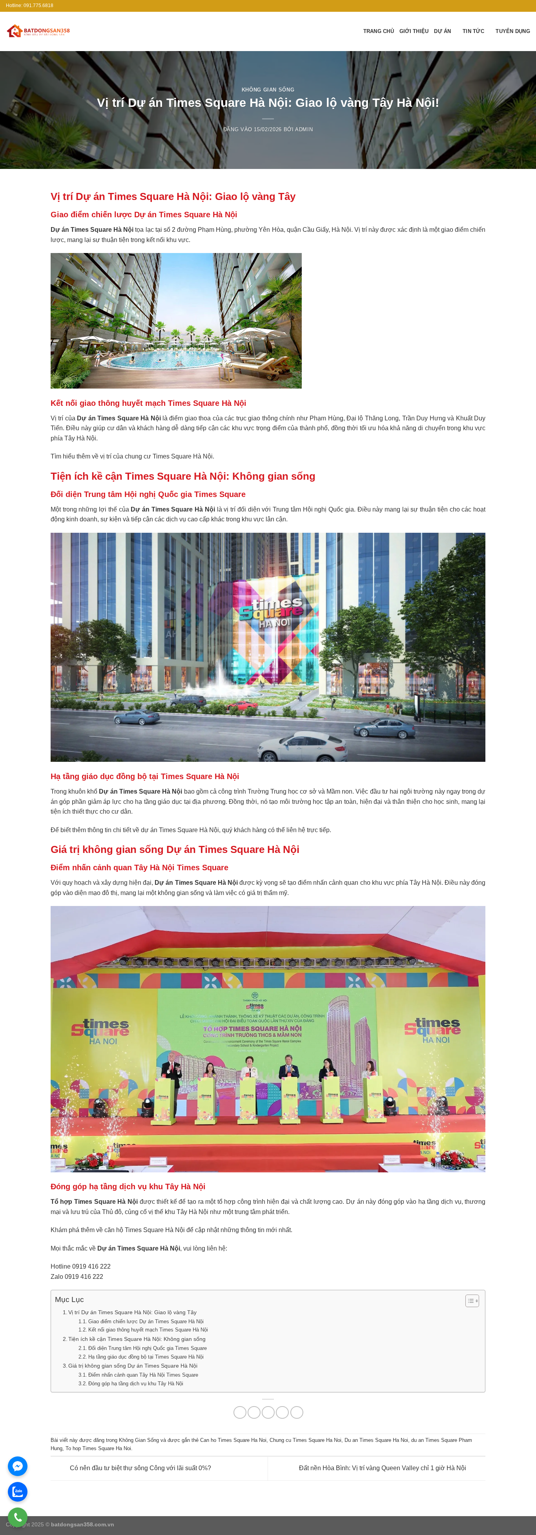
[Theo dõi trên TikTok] (518, 6)
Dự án (442, 31)
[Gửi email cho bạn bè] (268, 1412)
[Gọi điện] (17, 1517)
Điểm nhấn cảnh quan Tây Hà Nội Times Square (143, 1375)
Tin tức (473, 31)
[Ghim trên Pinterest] (282, 1412)
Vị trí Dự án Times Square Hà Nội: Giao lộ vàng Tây (132, 1312)
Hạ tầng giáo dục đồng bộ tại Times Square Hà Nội (146, 1357)
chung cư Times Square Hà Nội (169, 456)
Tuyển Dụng (513, 31)
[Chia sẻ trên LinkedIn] (296, 1412)
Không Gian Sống (268, 90)
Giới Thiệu (414, 31)
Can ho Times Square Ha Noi (233, 1440)
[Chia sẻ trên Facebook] (239, 1412)
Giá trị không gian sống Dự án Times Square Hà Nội (132, 1366)
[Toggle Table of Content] (468, 1301)
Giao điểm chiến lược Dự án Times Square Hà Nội (146, 1321)
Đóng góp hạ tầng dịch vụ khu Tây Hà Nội (135, 1383)
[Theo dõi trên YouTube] (526, 6)
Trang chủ (378, 31)
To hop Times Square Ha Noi (98, 1448)
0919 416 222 (91, 1266)
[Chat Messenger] (17, 1466)
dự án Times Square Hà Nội (180, 830)
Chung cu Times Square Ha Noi (305, 1440)
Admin (304, 129)
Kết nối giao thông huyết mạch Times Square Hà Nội (148, 1330)
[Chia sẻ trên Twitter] (254, 1412)
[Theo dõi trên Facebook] (511, 6)
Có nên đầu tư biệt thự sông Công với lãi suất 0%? (139, 1468)
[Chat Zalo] (17, 1492)
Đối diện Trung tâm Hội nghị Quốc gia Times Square (147, 1348)
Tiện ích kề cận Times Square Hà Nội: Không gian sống (137, 1339)
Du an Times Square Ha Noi (376, 1440)
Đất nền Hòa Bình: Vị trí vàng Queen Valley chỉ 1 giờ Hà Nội (383, 1468)
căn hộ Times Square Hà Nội (144, 1230)
